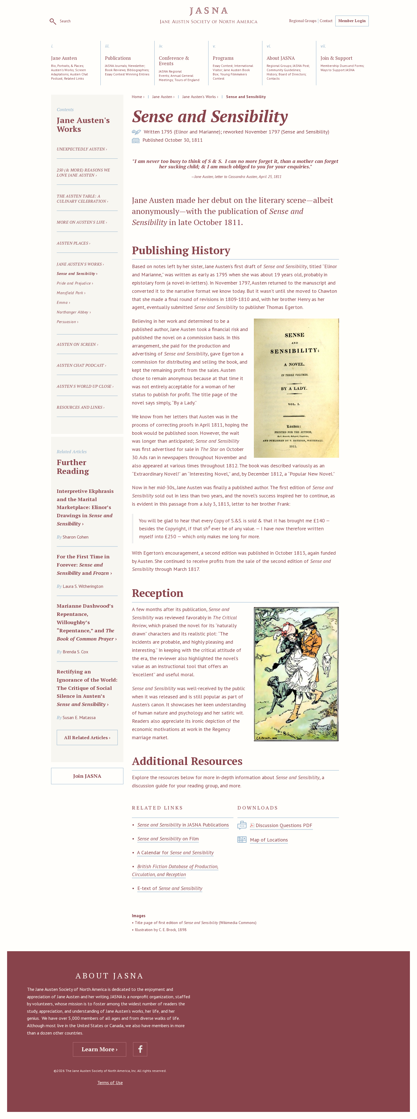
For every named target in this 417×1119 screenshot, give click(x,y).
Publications (118, 58)
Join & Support (337, 58)
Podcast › (81, 365)
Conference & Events (174, 61)
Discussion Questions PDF (284, 825)
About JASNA (281, 58)
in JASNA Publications (183, 824)
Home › (138, 96)
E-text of (169, 888)
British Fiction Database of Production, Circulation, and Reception (175, 870)
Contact (326, 21)
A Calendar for (175, 852)
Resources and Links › (81, 407)
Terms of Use (110, 1082)
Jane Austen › (163, 96)
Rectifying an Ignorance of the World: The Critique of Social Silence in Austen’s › (87, 687)
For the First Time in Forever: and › (84, 564)
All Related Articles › (87, 737)
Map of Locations (269, 839)
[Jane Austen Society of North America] (208, 15)
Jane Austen (64, 58)
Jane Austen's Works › (200, 96)
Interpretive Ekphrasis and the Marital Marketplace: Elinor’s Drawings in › (85, 507)
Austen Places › (73, 243)
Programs (223, 58)
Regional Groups (303, 21)
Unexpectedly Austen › (82, 149)
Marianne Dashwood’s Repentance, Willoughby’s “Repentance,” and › (87, 622)
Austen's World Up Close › (85, 386)
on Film (168, 838)
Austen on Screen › (77, 344)
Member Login (352, 20)
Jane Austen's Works (83, 124)
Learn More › (99, 1049)
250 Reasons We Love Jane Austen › (83, 172)
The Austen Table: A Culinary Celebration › (82, 198)
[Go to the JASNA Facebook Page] (140, 1049)
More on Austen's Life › (82, 222)
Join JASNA (87, 775)
